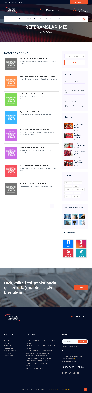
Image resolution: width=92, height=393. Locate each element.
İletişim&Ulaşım (8, 355)
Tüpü (75, 186)
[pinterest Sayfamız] (74, 372)
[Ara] (84, 19)
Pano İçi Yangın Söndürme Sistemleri (36, 355)
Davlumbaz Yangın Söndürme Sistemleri (37, 353)
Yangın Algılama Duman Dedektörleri (36, 363)
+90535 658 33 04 (82, 11)
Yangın (68, 182)
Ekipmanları (69, 189)
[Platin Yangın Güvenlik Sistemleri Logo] (11, 10)
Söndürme (77, 182)
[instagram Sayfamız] (70, 372)
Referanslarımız (49, 19)
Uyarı (67, 196)
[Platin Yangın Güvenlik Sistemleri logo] (13, 318)
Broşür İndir (79, 317)
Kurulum (68, 193)
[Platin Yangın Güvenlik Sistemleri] (67, 216)
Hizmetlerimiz (19, 19)
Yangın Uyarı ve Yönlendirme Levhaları (37, 360)
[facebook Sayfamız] (62, 372)
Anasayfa (10, 19)
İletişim (58, 19)
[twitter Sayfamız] (66, 372)
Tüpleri (68, 186)
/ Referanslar (46, 32)
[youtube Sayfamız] (78, 372)
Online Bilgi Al (79, 2)
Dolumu (76, 196)
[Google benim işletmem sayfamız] (75, 358)
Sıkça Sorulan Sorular (10, 350)
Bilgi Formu (7, 353)
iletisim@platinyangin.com (69, 361)
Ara (74, 62)
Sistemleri (80, 189)
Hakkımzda (7, 345)
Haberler (29, 19)
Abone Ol (82, 341)
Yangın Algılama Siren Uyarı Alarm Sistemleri (38, 358)
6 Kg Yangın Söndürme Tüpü (34, 365)
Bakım (77, 193)
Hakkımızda (38, 19)
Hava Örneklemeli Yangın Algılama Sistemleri (39, 350)
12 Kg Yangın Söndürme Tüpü (34, 368)
